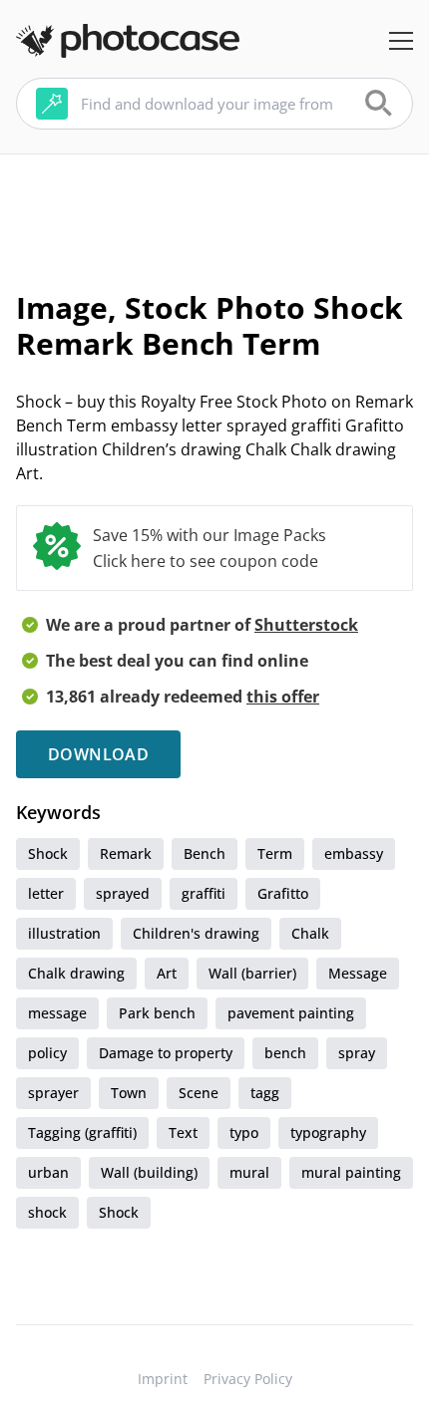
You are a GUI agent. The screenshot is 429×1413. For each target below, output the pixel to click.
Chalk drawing (76, 973)
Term (274, 853)
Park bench (157, 1012)
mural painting (351, 1172)
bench (285, 1052)
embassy (353, 853)
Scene (198, 1092)
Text (183, 1132)
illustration (64, 933)
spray (356, 1052)
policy (47, 1052)
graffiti (203, 893)
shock (47, 1212)
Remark (126, 853)
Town (129, 1092)
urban (48, 1172)
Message (357, 973)
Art (167, 973)
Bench (204, 853)
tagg (264, 1092)
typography (328, 1132)
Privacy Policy (248, 1378)
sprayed (123, 893)
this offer (282, 696)
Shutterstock (306, 625)
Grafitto (282, 893)
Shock (48, 853)
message (57, 1012)
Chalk (310, 933)
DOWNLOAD (98, 754)
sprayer (53, 1092)
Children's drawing (196, 933)
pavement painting (290, 1012)
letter (46, 893)
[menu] (401, 41)
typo (243, 1132)
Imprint (163, 1378)
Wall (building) (149, 1172)
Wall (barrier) (252, 973)
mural (249, 1172)
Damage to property (165, 1052)
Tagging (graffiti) (82, 1132)
